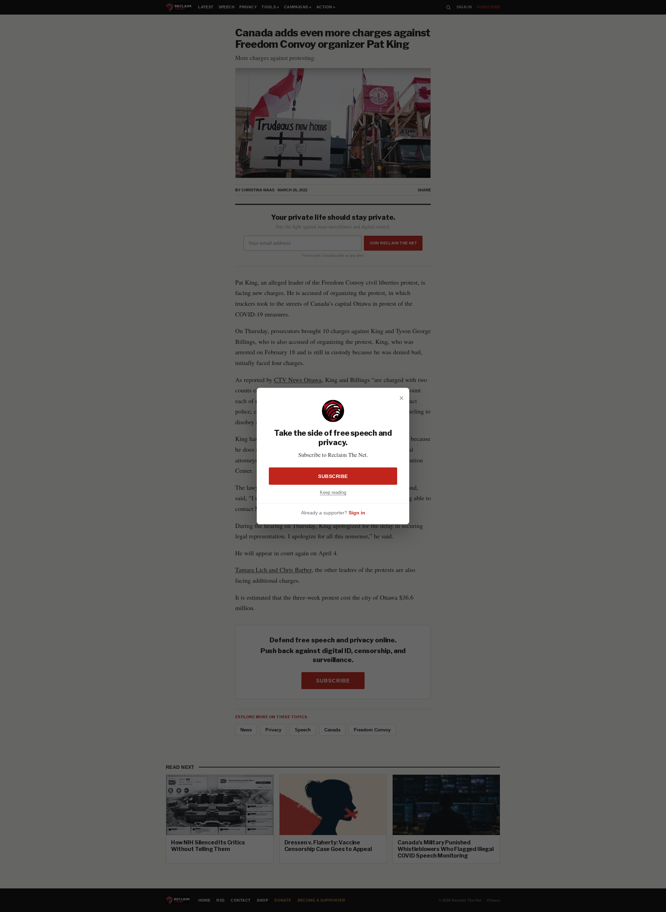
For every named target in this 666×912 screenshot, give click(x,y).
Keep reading (333, 492)
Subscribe (333, 476)
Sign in (357, 512)
